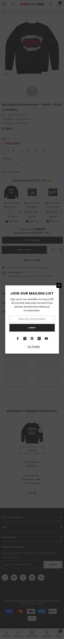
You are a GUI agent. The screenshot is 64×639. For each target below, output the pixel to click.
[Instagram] (25, 338)
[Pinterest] (32, 338)
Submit (32, 327)
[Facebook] (17, 338)
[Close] (58, 285)
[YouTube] (46, 338)
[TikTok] (39, 338)
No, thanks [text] (34, 346)
